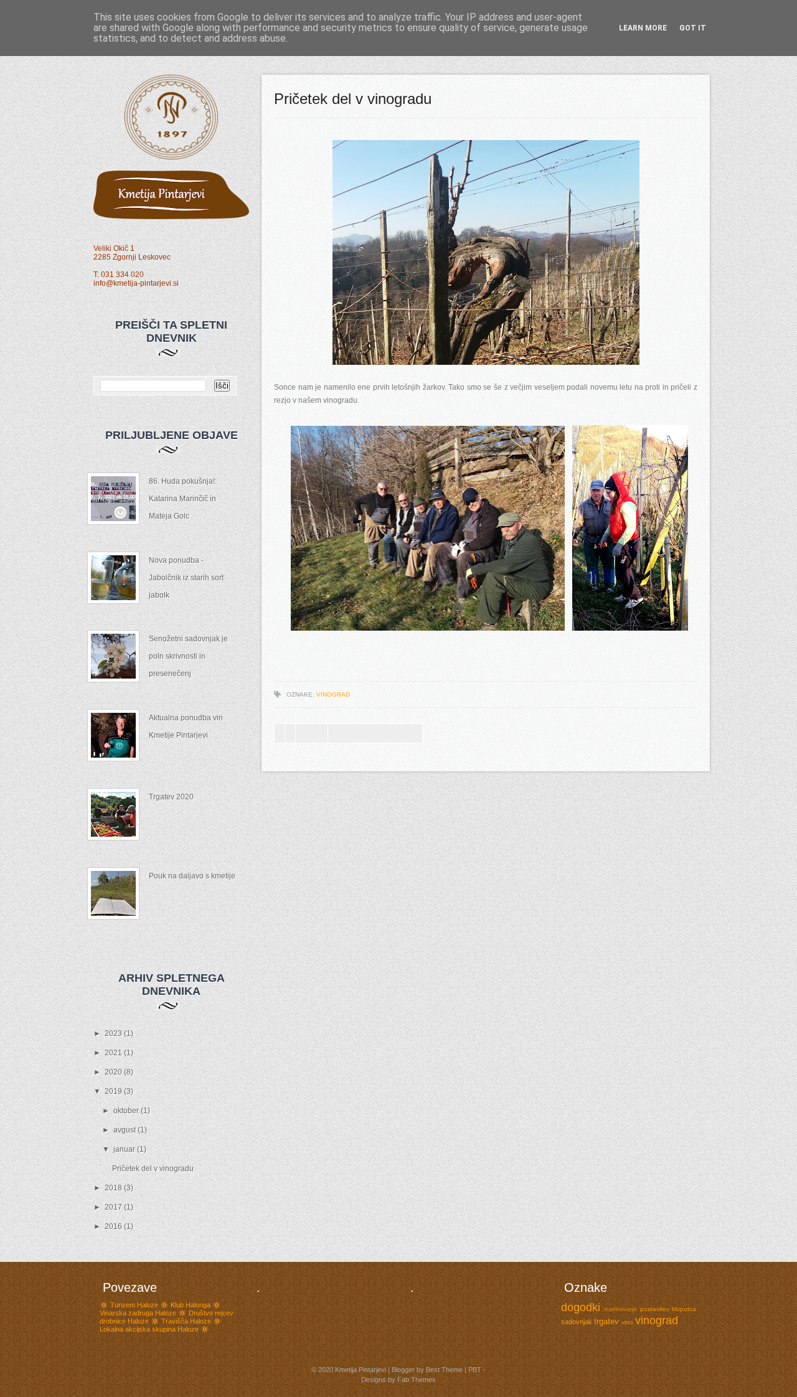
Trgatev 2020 (171, 797)
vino (627, 1322)
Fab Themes (416, 1379)
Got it (692, 28)
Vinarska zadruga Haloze (138, 1313)
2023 (114, 1033)
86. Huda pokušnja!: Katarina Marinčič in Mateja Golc (183, 498)
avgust (125, 1130)
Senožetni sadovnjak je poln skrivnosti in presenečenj (188, 656)
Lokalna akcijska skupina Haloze (149, 1329)
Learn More (643, 28)
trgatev (606, 1321)
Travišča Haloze (186, 1321)
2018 (114, 1187)
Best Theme (444, 1369)
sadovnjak (576, 1321)
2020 (114, 1072)
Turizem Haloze (134, 1305)
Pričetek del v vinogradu (153, 1168)
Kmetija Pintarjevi (360, 1369)
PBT (474, 1369)
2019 (114, 1091)
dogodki (580, 1307)
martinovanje (620, 1309)
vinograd (333, 694)
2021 (114, 1052)
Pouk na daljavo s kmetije (192, 876)
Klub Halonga (190, 1305)
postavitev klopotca (668, 1308)
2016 (114, 1226)
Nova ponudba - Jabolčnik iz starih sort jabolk (186, 578)
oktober (127, 1110)
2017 (114, 1207)
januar (125, 1149)
